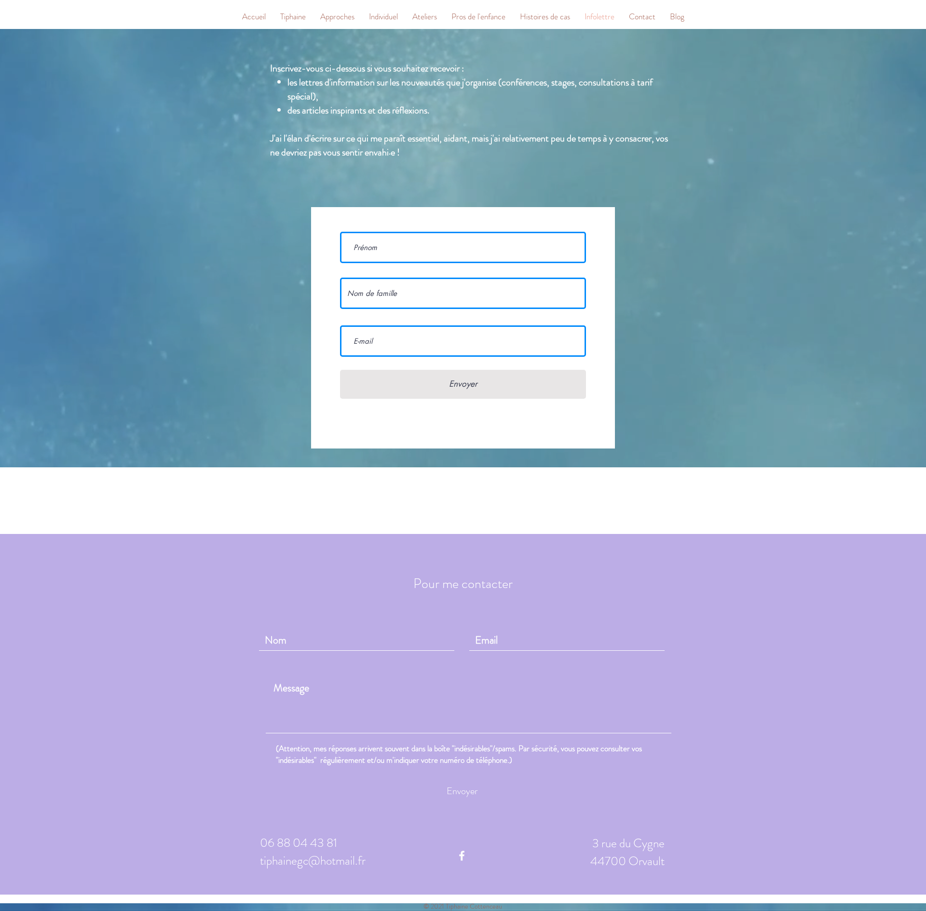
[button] (337, 16)
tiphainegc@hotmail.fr (313, 860)
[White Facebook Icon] (461, 855)
